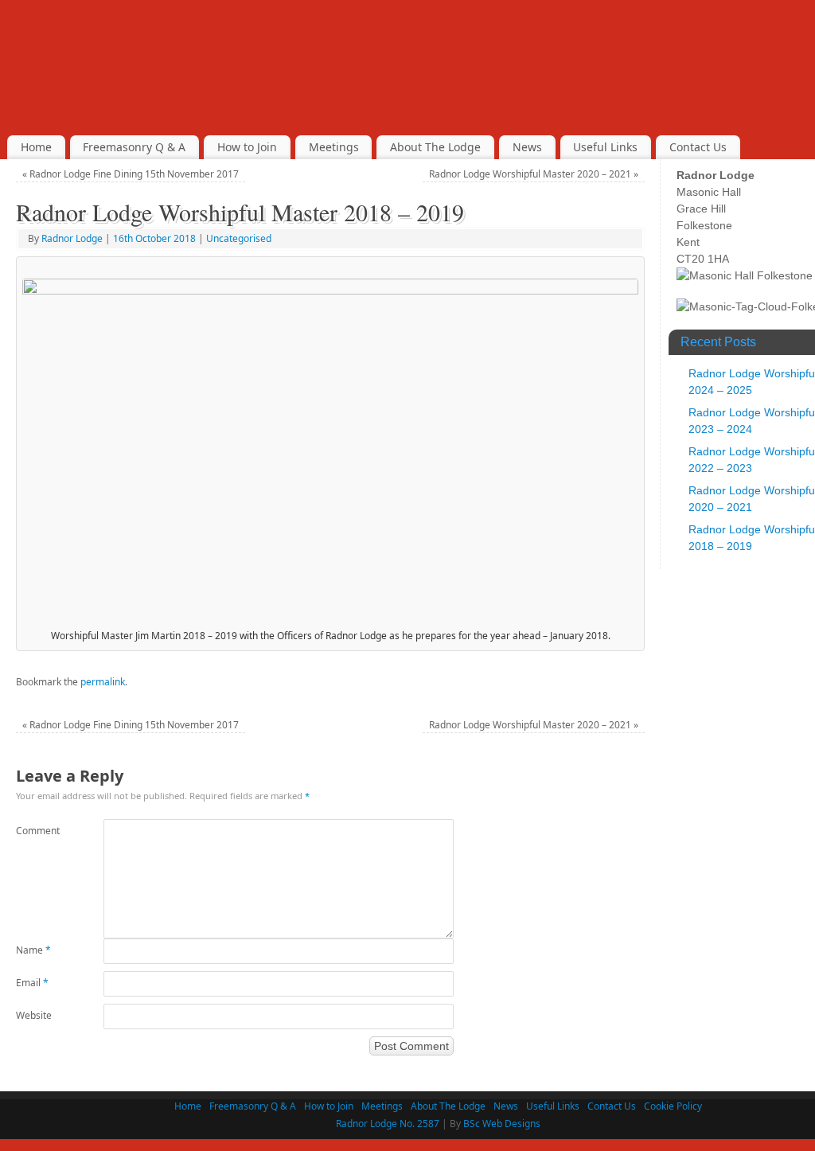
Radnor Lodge (72, 238)
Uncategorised (238, 238)
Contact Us (698, 146)
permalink (102, 682)
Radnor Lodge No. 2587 (387, 1123)
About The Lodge (435, 146)
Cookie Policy (673, 1106)
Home (36, 146)
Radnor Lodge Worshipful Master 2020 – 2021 (533, 174)
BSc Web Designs (501, 1123)
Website (34, 1015)
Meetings (334, 146)
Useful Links (605, 146)
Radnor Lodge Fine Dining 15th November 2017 (130, 174)
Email (32, 982)
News (527, 146)
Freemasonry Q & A (134, 146)
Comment (38, 830)
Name (33, 950)
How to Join (247, 146)
